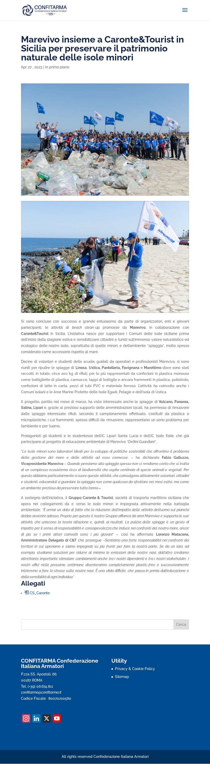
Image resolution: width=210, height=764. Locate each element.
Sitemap (122, 677)
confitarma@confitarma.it (41, 692)
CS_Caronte (40, 593)
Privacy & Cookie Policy (135, 669)
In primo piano (57, 67)
